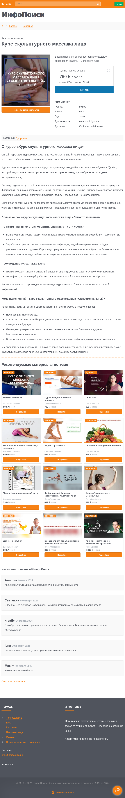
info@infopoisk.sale (12, 755)
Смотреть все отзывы (14, 681)
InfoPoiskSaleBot (65, 792)
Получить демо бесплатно (26, 109)
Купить (84, 89)
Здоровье (21, 138)
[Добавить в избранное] (108, 71)
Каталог (119, 4)
